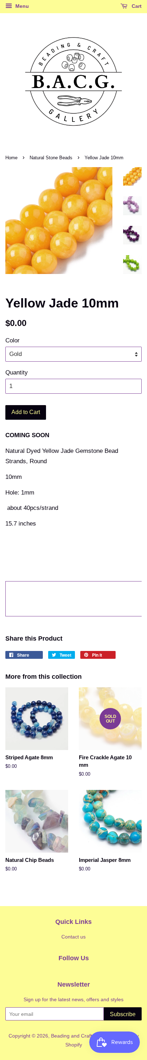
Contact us (73, 937)
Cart (136, 6)
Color (12, 340)
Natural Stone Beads (51, 157)
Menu (21, 6)
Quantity (16, 372)
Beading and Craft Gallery (80, 1036)
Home (11, 157)
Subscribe (123, 1014)
